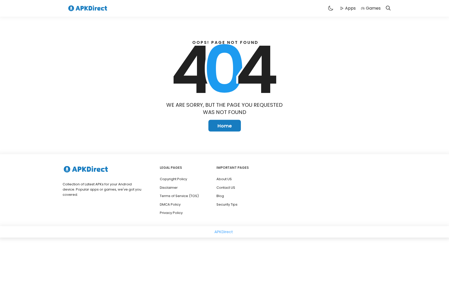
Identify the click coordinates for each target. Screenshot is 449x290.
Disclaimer (169, 187)
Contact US (225, 187)
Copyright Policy (173, 179)
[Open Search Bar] (388, 8)
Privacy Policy (171, 212)
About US (224, 179)
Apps (350, 8)
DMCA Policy (170, 204)
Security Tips (226, 204)
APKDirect (223, 231)
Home (224, 126)
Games (373, 8)
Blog (220, 195)
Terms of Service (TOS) (179, 195)
